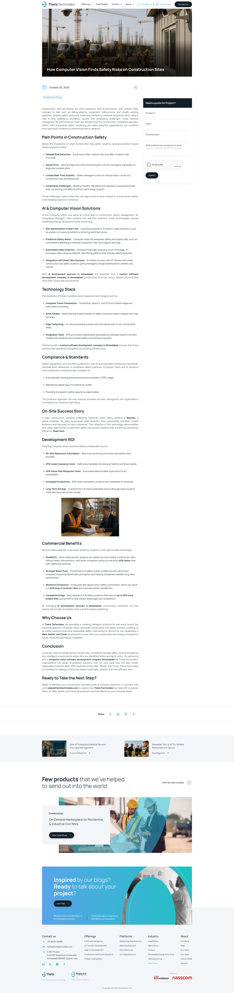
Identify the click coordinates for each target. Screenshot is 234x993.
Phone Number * (153, 134)
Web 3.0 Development (94, 950)
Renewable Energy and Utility (161, 954)
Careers (184, 963)
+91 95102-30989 (54, 941)
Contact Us (183, 4)
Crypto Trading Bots (93, 958)
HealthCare (153, 941)
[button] (86, 4)
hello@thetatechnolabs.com (59, 946)
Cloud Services (126, 950)
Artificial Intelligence (93, 941)
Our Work (185, 941)
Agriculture (153, 945)
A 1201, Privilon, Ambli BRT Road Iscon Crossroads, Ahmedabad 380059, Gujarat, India (62, 955)
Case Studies (102, 4)
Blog (183, 945)
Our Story (185, 950)
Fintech (151, 950)
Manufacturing (155, 958)
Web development (128, 945)
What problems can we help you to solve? (164, 146)
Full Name (151, 113)
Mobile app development (131, 941)
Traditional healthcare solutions (98, 954)
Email (149, 123)
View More (152, 963)
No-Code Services (128, 954)
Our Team (185, 954)
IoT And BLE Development (95, 945)
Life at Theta (186, 958)
